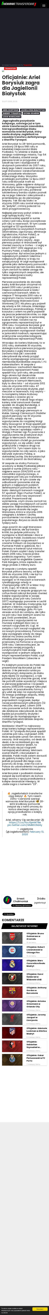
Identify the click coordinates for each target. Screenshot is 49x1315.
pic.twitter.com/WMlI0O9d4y (24, 825)
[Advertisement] (24, 35)
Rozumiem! (39, 1309)
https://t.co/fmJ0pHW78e (25, 822)
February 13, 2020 (33, 833)
